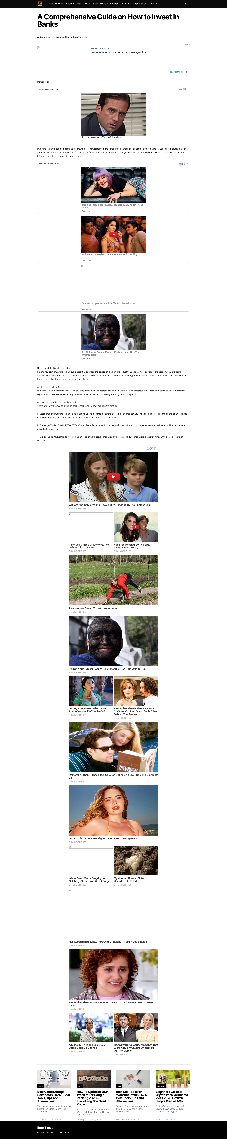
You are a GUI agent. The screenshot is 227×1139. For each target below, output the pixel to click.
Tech (79, 4)
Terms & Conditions (110, 4)
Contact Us (140, 4)
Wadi (158, 1119)
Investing (69, 4)
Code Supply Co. (63, 1132)
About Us (152, 4)
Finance (59, 4)
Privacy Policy (91, 4)
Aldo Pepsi (41, 1119)
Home (50, 4)
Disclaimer (127, 4)
